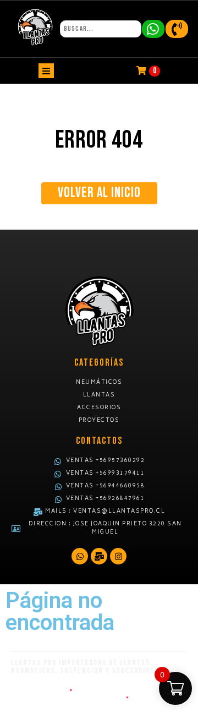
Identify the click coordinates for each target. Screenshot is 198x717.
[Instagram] (118, 556)
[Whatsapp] (80, 556)
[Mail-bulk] (99, 556)
